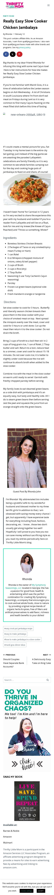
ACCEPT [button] (41, 891)
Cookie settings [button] (26, 891)
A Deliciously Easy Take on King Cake (41, 659)
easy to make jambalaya (15, 634)
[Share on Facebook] (6, 54)
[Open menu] (48, 5)
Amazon (7, 836)
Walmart (7, 842)
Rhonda (9, 34)
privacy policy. (25, 47)
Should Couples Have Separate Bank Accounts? (13, 661)
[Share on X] (13, 54)
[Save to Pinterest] (19, 54)
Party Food (8, 16)
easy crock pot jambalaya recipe (18, 628)
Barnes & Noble (11, 830)
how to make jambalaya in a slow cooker (22, 639)
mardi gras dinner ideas (14, 645)
